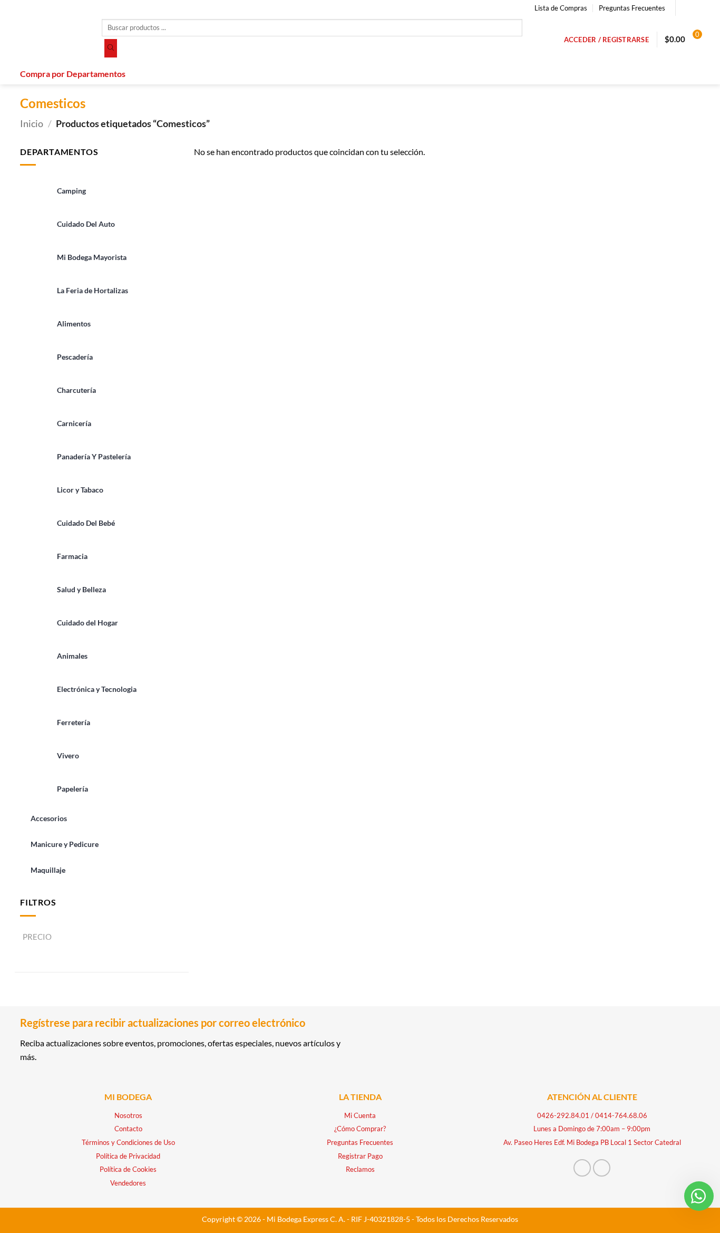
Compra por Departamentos (72, 74)
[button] (606, 39)
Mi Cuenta (360, 1115)
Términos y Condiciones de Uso (128, 1142)
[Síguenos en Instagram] (695, 8)
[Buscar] (110, 48)
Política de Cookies (128, 1169)
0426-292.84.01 (563, 1115)
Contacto (128, 1128)
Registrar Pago (360, 1156)
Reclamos (360, 1169)
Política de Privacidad (128, 1156)
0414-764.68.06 (621, 1115)
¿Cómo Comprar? (360, 1128)
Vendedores (128, 1183)
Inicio (31, 123)
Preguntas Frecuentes (632, 8)
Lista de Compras (560, 8)
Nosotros (128, 1115)
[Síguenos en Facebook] (685, 8)
